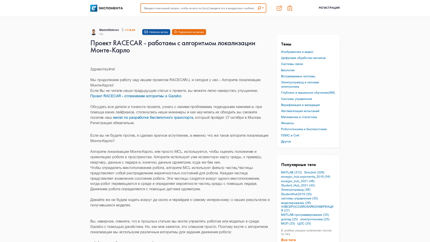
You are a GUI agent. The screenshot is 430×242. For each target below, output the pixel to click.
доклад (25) (289, 219)
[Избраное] (290, 8)
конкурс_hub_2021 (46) (298, 181)
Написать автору (158, 32)
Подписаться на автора (191, 32)
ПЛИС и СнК (290, 135)
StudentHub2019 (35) (296, 194)
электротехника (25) (314, 219)
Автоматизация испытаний (300, 111)
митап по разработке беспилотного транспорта (153, 117)
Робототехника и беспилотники (304, 129)
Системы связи (292, 64)
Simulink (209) (314, 172)
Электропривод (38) (295, 189)
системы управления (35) (299, 198)
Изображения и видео (297, 52)
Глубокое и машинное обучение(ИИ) (308, 92)
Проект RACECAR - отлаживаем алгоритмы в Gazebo (135, 95)
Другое (286, 141)
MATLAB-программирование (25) (305, 214)
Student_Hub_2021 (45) (298, 185)
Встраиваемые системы (298, 76)
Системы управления (296, 99)
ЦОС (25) (304, 223)
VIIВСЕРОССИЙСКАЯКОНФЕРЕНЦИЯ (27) (307, 208)
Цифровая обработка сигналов (303, 58)
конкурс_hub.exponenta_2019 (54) (305, 176)
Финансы (287, 123)
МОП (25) (288, 223)
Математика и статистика (299, 117)
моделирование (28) (296, 203)
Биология (288, 70)
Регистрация (329, 7)
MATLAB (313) (291, 172)
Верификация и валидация (300, 105)
